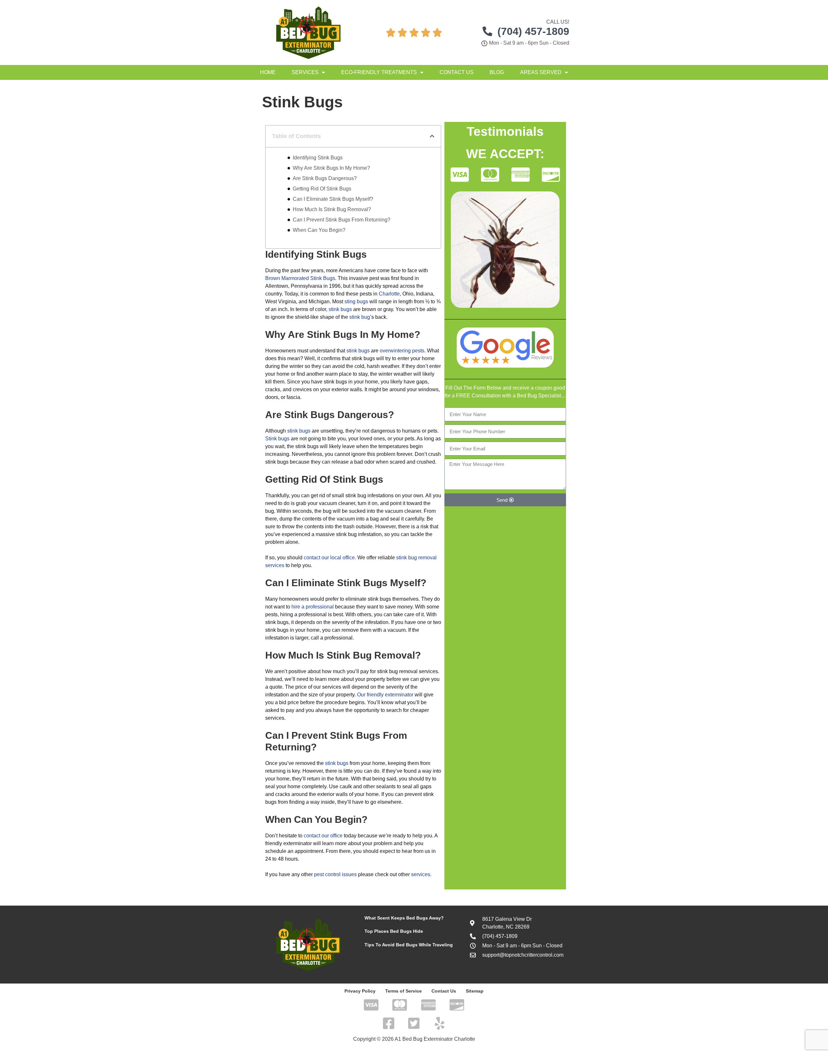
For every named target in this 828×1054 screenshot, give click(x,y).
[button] (432, 136)
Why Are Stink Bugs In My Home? (331, 168)
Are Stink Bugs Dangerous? (325, 178)
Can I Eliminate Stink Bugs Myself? (333, 199)
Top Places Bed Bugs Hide (394, 931)
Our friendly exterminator (385, 694)
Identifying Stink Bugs (318, 157)
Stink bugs (277, 438)
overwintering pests (402, 350)
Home (268, 72)
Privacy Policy (360, 991)
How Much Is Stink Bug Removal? (332, 209)
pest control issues (335, 874)
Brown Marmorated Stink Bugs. (300, 278)
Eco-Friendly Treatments (379, 72)
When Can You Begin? (319, 230)
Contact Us (457, 72)
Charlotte (389, 293)
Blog (497, 72)
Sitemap (475, 991)
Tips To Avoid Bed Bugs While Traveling (409, 944)
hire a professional (312, 606)
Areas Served (540, 72)
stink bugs (340, 309)
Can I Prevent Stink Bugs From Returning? (341, 219)
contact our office (323, 835)
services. (421, 874)
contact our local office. (330, 557)
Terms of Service (403, 991)
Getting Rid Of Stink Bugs (322, 188)
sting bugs (356, 301)
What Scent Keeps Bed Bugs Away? (404, 917)
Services (305, 72)
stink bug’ (360, 317)
